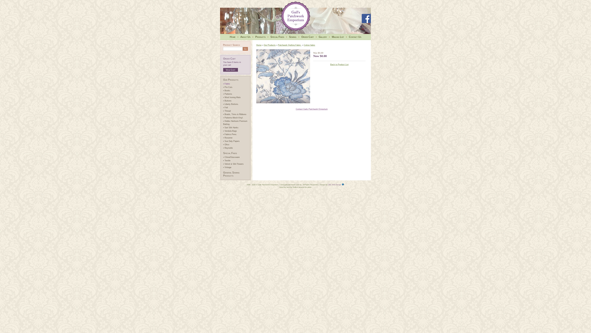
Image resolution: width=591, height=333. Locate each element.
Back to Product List (339, 64)
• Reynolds (228, 148)
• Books (226, 90)
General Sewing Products (231, 174)
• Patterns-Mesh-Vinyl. (233, 118)
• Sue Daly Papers (231, 141)
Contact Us (355, 37)
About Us (245, 37)
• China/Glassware (231, 157)
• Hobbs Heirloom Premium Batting (235, 122)
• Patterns (227, 94)
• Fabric (226, 84)
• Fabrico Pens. (230, 134)
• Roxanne (227, 138)
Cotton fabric (309, 45)
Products (260, 37)
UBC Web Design (334, 185)
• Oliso (226, 144)
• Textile (226, 160)
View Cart (230, 70)
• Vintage (227, 167)
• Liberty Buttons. (231, 104)
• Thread (227, 111)
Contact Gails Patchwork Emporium (312, 109)
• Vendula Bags (230, 131)
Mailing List (338, 37)
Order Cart (307, 37)
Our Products (230, 79)
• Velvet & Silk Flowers (233, 164)
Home (232, 37)
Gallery (323, 37)
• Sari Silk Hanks (230, 127)
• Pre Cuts (227, 87)
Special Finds (277, 37)
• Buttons (227, 101)
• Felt (225, 107)
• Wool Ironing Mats (232, 97)
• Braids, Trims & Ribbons (234, 114)
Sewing (292, 37)
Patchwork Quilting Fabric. (290, 45)
